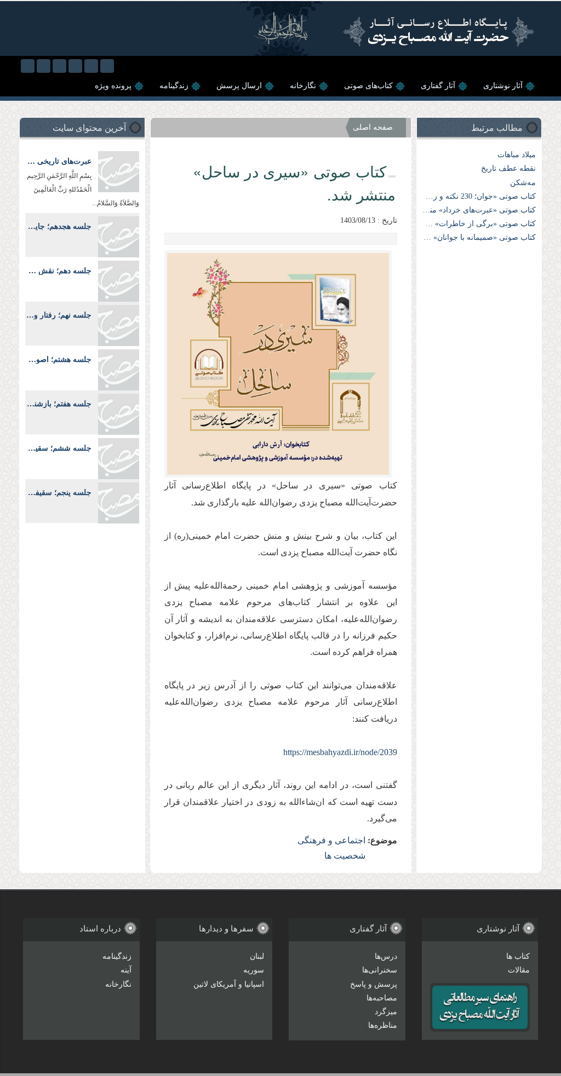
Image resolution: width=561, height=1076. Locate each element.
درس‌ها (386, 956)
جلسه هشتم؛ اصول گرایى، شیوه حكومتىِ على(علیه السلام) (58, 359)
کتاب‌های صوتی (368, 86)
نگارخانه (303, 86)
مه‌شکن (523, 183)
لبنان (257, 956)
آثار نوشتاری (503, 86)
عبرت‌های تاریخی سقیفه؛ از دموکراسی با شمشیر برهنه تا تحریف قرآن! (58, 161)
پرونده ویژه (113, 86)
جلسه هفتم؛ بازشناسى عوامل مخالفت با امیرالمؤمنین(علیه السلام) (58, 403)
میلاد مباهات (516, 155)
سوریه (253, 970)
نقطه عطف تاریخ (508, 168)
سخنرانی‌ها (379, 970)
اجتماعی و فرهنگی (331, 840)
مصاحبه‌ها (382, 998)
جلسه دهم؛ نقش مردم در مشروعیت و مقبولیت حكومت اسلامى (58, 270)
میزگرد (386, 1012)
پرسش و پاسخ (373, 984)
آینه (126, 970)
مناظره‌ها (382, 1025)
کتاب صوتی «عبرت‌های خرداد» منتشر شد (470, 210)
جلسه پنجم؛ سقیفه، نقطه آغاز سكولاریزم (58, 492)
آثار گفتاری (438, 86)
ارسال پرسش (239, 86)
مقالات (519, 970)
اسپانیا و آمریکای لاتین (228, 984)
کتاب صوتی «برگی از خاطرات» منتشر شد (468, 224)
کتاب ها (518, 956)
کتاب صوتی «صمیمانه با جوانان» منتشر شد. (466, 237)
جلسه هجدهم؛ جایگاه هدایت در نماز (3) (58, 226)
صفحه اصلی (373, 127)
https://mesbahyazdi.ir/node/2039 (340, 752)
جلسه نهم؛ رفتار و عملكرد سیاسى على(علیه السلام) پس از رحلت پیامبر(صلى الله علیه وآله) (58, 314)
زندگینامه (173, 86)
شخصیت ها (344, 855)
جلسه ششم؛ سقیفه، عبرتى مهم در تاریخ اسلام (58, 448)
